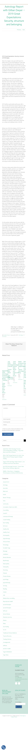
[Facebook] (16, 683)
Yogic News (5, 655)
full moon (5, 526)
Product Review (6, 576)
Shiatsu (5, 620)
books (4, 494)
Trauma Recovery (7, 636)
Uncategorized (6, 642)
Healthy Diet (6, 529)
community (5, 504)
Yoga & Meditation (7, 651)
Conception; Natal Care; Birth (10, 507)
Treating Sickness (7, 639)
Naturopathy (6, 563)
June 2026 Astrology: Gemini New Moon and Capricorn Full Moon (16, 368)
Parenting (5, 570)
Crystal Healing (6, 519)
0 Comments (4, 399)
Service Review (6, 614)
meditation (5, 554)
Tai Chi (4, 629)
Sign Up (18, 706)
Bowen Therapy (7, 497)
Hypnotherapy (6, 538)
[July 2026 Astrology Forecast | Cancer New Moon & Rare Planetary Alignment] (9, 359)
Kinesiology (5, 544)
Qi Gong (5, 585)
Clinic (4, 500)
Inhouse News (6, 541)
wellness (5, 645)
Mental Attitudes (7, 557)
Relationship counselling (9, 598)
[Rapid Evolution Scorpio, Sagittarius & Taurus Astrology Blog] (19, 359)
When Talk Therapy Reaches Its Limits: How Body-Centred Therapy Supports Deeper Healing (13, 457)
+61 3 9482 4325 (18, 677)
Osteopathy (6, 566)
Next (24, 29)
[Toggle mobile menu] (25, 2)
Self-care (5, 611)
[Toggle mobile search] (22, 2)
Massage (5, 551)
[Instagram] (19, 683)
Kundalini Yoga (6, 548)
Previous (19, 29)
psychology (5, 579)
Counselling (6, 510)
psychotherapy (6, 582)
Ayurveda (5, 488)
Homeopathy (6, 535)
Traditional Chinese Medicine (10, 633)
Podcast (5, 573)
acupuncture (6, 482)
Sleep (4, 623)
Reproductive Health (8, 601)
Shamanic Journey (7, 617)
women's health (7, 648)
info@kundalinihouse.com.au (21, 679)
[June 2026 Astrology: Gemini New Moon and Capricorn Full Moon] (14, 359)
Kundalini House (6, 335)
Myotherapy (6, 560)
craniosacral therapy (8, 516)
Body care (5, 491)
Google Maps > (18, 680)
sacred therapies (7, 604)
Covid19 (5, 513)
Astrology (21, 335)
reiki (4, 595)
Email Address (18, 702)
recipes (4, 592)
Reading (5, 589)
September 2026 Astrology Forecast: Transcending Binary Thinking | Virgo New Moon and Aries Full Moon (13, 450)
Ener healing (6, 522)
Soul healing (6, 626)
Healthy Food (6, 532)
